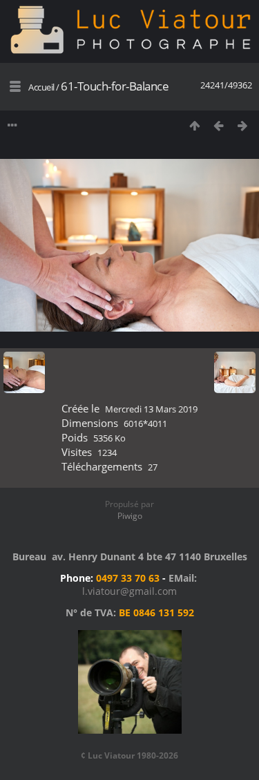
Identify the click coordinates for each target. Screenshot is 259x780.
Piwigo (129, 516)
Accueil (41, 87)
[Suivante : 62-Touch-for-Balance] (243, 125)
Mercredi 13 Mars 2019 (151, 409)
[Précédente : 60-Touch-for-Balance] (219, 125)
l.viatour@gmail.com (129, 591)
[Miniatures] (194, 125)
